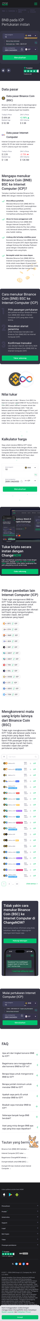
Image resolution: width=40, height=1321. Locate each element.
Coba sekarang (20, 571)
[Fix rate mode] (22, 49)
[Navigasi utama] (36, 4)
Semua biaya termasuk (12, 41)
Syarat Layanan (8, 1312)
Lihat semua (31, 884)
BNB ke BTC (11, 763)
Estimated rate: (10, 44)
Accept (20, 1317)
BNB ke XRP (11, 834)
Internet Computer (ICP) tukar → (14, 1153)
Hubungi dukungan (20, 941)
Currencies (12, 11)
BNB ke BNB (11, 846)
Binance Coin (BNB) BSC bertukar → (15, 1149)
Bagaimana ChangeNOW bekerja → (15, 1157)
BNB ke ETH (11, 775)
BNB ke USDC (13, 852)
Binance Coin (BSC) (22, 11)
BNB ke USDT (13, 793)
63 (17, 884)
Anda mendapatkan (10, 48)
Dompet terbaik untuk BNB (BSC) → (15, 1162)
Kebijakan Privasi (24, 1312)
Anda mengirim (9, 34)
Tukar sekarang (20, 358)
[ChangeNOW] (5, 3)
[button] (30, 35)
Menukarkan (20, 57)
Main (3, 11)
